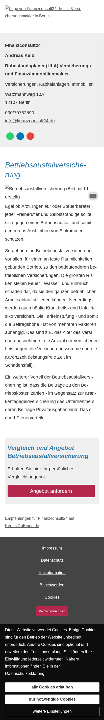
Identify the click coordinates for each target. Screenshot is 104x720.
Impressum (52, 548)
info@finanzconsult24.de (30, 120)
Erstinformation (52, 572)
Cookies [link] (52, 597)
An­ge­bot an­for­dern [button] (51, 491)
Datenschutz (52, 560)
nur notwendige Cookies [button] (52, 699)
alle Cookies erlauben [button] (52, 687)
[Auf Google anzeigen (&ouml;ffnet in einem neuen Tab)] (30, 136)
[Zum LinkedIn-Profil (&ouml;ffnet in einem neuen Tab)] (20, 136)
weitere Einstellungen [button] (52, 711)
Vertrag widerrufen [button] (52, 611)
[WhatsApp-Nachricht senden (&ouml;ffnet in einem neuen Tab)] (10, 136)
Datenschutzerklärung (24, 673)
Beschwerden (52, 585)
